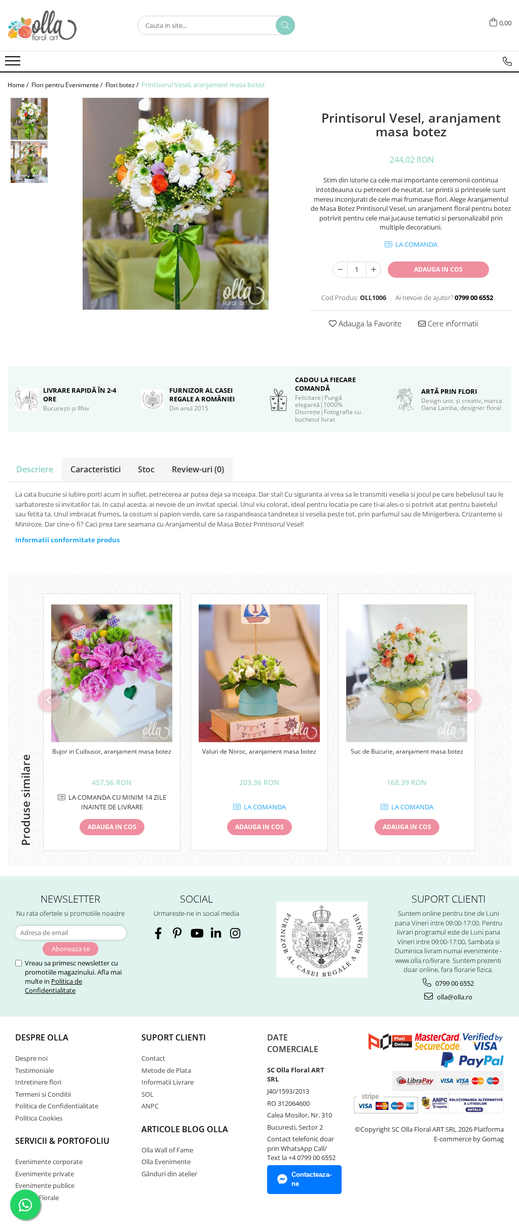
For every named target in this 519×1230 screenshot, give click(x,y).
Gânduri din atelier (169, 1173)
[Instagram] (235, 933)
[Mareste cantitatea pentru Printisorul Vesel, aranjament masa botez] (373, 270)
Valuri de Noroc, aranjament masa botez (259, 752)
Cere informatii (452, 323)
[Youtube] (196, 933)
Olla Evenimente (166, 1161)
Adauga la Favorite (369, 323)
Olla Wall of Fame (167, 1149)
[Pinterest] (177, 933)
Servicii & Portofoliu (62, 1140)
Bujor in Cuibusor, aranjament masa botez (111, 752)
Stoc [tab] (146, 469)
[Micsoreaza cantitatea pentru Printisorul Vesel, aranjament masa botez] (340, 270)
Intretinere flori (38, 1082)
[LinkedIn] (216, 933)
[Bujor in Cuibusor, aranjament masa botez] (111, 673)
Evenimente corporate (49, 1161)
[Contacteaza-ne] (507, 61)
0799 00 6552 (454, 983)
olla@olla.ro (453, 996)
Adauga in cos (438, 269)
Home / (19, 85)
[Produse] (14, 63)
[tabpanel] (175, 203)
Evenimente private (44, 1173)
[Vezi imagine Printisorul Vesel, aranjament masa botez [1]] (29, 162)
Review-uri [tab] (198, 469)
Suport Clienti (173, 1037)
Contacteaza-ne (311, 1179)
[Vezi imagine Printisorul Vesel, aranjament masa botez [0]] (29, 119)
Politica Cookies (38, 1118)
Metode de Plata (166, 1070)
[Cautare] (285, 25)
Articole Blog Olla (184, 1129)
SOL (147, 1094)
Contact (153, 1058)
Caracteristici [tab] (95, 469)
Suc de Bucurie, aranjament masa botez (407, 752)
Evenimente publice (45, 1185)
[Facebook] (158, 933)
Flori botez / (122, 85)
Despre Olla (41, 1037)
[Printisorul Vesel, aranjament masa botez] (175, 203)
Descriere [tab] (34, 469)
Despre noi (31, 1058)
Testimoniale (34, 1070)
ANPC (150, 1105)
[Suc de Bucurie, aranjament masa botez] (406, 673)
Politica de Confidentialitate (53, 986)
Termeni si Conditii (43, 1094)
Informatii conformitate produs (67, 539)
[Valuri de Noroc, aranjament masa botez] (259, 673)
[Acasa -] (58, 25)
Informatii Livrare (167, 1082)
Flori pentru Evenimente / (67, 85)
